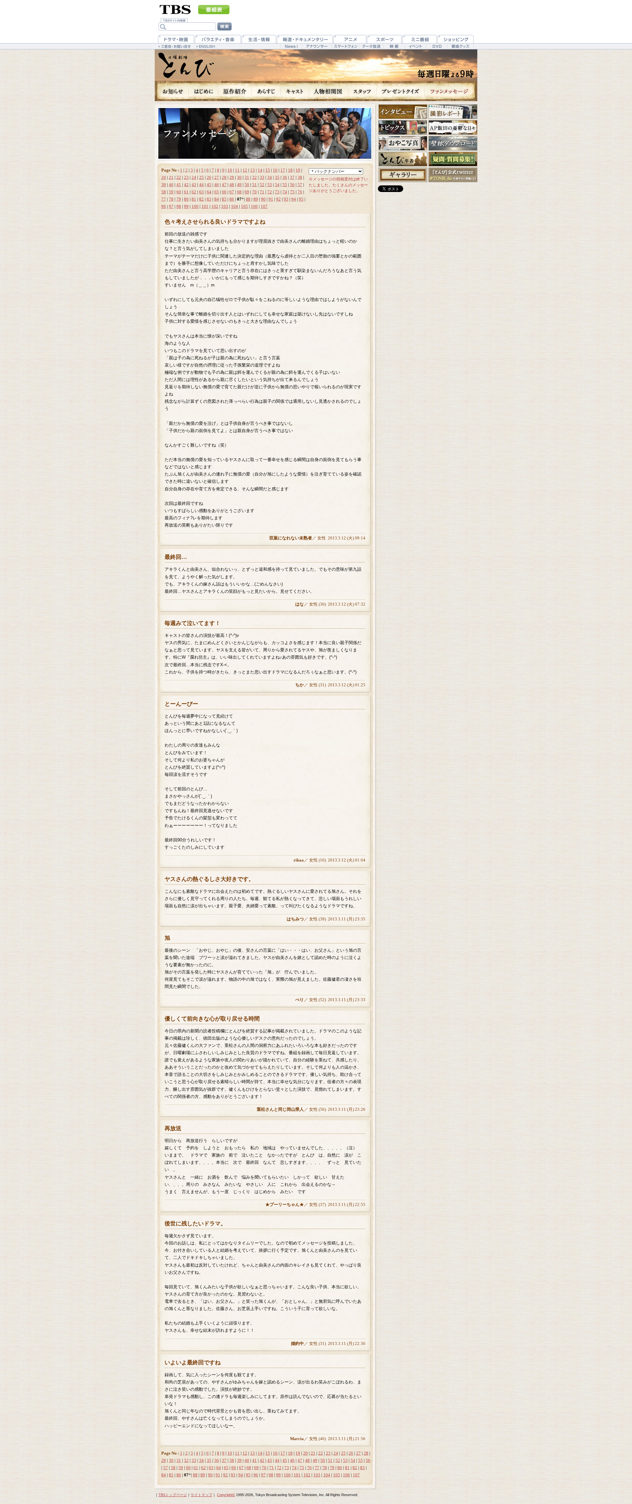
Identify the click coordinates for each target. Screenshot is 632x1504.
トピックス (403, 127)
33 (262, 177)
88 (248, 199)
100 (195, 206)
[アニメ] (349, 39)
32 (254, 177)
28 (224, 177)
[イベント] (415, 46)
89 (255, 199)
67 (231, 191)
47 (224, 184)
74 (284, 191)
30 (239, 177)
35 (277, 177)
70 (254, 191)
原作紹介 (235, 91)
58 (163, 191)
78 (171, 199)
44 (201, 184)
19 (298, 170)
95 (301, 199)
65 (216, 191)
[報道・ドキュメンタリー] (305, 39)
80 (186, 199)
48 (231, 184)
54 (277, 184)
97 (171, 206)
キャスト (294, 91)
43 (194, 184)
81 (194, 199)
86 (231, 199)
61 (186, 191)
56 (292, 184)
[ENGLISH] (206, 46)
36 (284, 177)
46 (216, 184)
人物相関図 (328, 91)
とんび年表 (403, 159)
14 (260, 170)
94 (293, 199)
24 (194, 177)
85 (224, 199)
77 (163, 199)
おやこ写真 (403, 143)
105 (244, 206)
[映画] (394, 46)
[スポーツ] (384, 39)
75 (292, 191)
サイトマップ (201, 1495)
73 (277, 191)
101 (204, 206)
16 (275, 170)
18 (290, 170)
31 (247, 177)
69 (247, 191)
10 (229, 170)
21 (171, 177)
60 (178, 191)
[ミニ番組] (419, 39)
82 (201, 199)
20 (163, 177)
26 (209, 177)
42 (186, 184)
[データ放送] (371, 46)
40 (171, 184)
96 (163, 206)
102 (214, 206)
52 (262, 184)
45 (209, 184)
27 (216, 177)
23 (186, 177)
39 (163, 184)
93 (286, 199)
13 (252, 170)
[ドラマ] (176, 39)
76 (300, 191)
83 (209, 199)
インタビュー (403, 111)
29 (231, 177)
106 (254, 206)
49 (239, 184)
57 (300, 184)
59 (171, 191)
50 (247, 184)
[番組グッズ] (460, 46)
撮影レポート (453, 111)
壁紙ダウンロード (453, 143)
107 (264, 206)
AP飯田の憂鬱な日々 (453, 127)
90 (263, 199)
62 (194, 191)
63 (201, 191)
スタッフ (362, 91)
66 (224, 191)
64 (209, 191)
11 (237, 170)
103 (224, 206)
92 (278, 199)
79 (178, 199)
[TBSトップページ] (175, 9)
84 (216, 199)
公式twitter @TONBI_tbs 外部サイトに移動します (453, 175)
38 (300, 177)
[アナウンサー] (316, 46)
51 (254, 184)
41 (178, 184)
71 (262, 191)
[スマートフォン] (345, 46)
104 (234, 206)
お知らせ (172, 91)
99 (186, 206)
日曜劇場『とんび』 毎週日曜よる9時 (186, 65)
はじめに (203, 91)
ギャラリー (403, 175)
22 (178, 177)
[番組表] (213, 9)
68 (239, 191)
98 (178, 206)
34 (269, 177)
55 (284, 184)
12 (245, 170)
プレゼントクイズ (401, 91)
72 (269, 191)
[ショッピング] (455, 39)
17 (282, 170)
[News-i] (291, 46)
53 (269, 184)
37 (292, 177)
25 (201, 177)
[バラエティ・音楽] (218, 39)
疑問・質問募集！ (453, 159)
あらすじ (266, 91)
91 (271, 199)
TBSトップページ (172, 1495)
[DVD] (436, 46)
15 (267, 170)
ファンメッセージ (451, 91)
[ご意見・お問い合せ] (175, 46)
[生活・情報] (259, 39)
